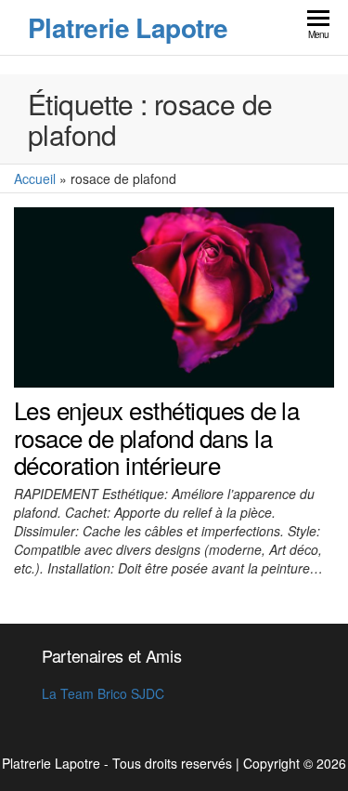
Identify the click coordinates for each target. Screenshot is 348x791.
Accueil (35, 178)
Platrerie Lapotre (127, 27)
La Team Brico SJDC (103, 693)
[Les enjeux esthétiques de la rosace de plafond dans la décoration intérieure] (174, 295)
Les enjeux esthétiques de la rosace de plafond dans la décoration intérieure (156, 436)
